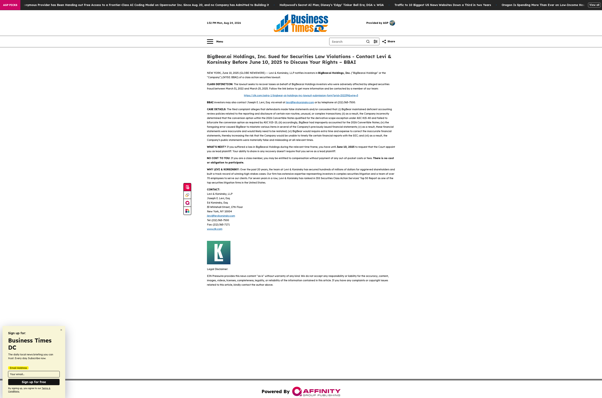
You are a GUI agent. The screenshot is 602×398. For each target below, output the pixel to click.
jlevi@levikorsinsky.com (300, 102)
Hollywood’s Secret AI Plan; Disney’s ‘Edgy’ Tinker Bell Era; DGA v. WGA (332, 5)
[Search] (368, 41)
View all (594, 4)
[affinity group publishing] (187, 203)
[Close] (61, 329)
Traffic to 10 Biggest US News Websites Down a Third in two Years (442, 5)
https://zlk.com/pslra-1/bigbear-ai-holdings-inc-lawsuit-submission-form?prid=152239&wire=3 (301, 95)
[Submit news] (187, 187)
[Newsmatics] (187, 211)
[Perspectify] (187, 195)
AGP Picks (10, 5)
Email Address (18, 367)
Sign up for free (34, 382)
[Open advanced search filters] (375, 41)
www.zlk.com (214, 228)
